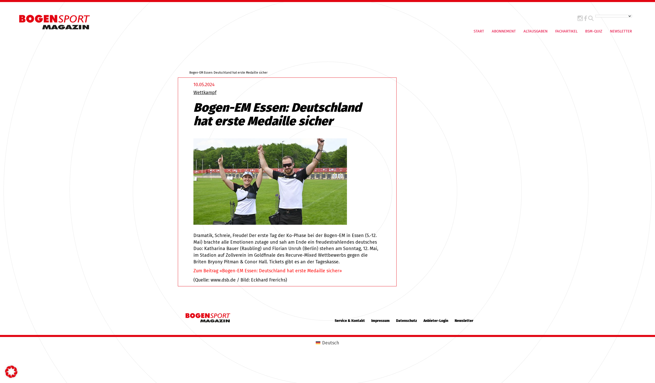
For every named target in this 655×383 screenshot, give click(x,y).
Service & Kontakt (350, 321)
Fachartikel (566, 31)
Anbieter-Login (435, 321)
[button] (11, 372)
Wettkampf (204, 92)
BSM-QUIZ (593, 31)
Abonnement (504, 31)
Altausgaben (535, 31)
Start (479, 31)
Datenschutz (406, 321)
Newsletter (621, 31)
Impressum (380, 321)
